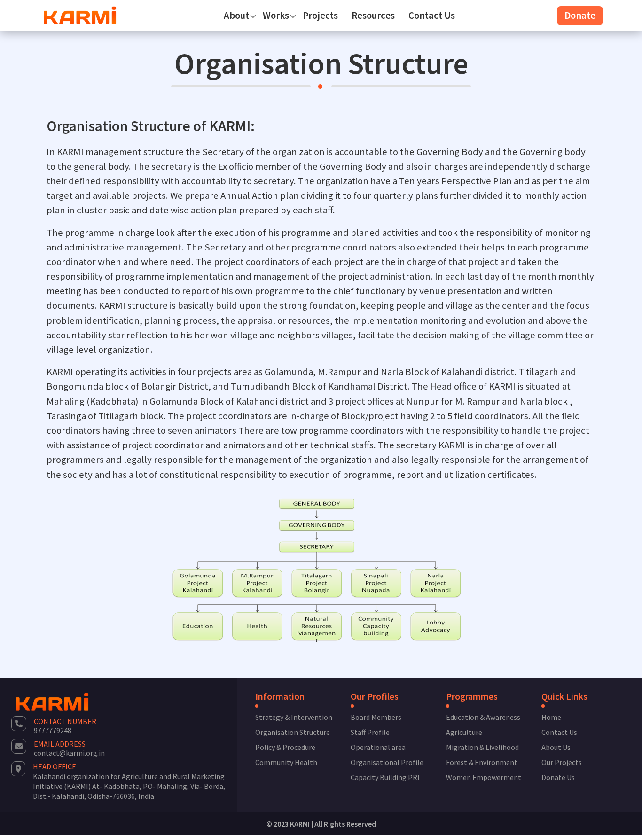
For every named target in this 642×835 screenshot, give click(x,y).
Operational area (378, 747)
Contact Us (431, 15)
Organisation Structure (292, 732)
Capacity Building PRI (385, 777)
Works (276, 15)
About (236, 15)
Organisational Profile (387, 762)
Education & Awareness (483, 717)
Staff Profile (370, 732)
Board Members (376, 717)
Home (551, 717)
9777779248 (52, 730)
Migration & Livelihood (482, 747)
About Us (556, 747)
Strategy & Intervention (293, 717)
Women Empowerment (483, 777)
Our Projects (561, 762)
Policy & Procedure (285, 747)
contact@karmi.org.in (69, 752)
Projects (320, 15)
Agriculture (464, 732)
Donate (579, 15)
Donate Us (558, 777)
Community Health (286, 762)
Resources (373, 15)
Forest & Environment (481, 762)
